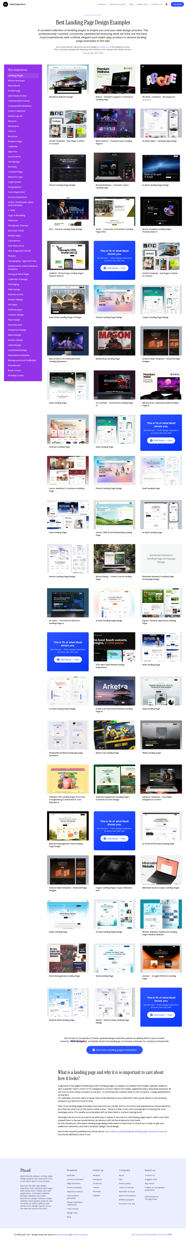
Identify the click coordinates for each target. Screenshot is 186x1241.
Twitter (96, 1187)
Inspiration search (75, 1191)
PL (161, 1234)
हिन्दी (170, 1234)
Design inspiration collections (75, 1203)
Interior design (15, 299)
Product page (15, 141)
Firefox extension (74, 1187)
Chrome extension (75, 1179)
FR (146, 1234)
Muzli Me (101, 4)
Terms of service (126, 1187)
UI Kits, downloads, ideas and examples (21, 204)
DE (154, 1234)
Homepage (14, 161)
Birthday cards (16, 375)
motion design (15, 340)
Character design (17, 329)
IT (158, 1234)
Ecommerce (14, 156)
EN (133, 1234)
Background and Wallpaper (22, 360)
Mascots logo (15, 176)
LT (165, 1234)
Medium (96, 1175)
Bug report (149, 1183)
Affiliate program (126, 1199)
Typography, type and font (22, 261)
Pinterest (97, 1191)
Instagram (97, 1179)
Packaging (13, 284)
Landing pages (15, 75)
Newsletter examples (18, 355)
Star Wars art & (16, 245)
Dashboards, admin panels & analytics (23, 268)
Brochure (12, 136)
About (121, 1175)
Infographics (14, 187)
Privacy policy (125, 1183)
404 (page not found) (19, 250)
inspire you (104, 47)
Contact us (150, 1175)
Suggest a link (151, 1179)
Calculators (14, 240)
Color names (72, 1209)
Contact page (15, 171)
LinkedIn (96, 1195)
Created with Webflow (19, 106)
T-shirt (11, 210)
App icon (12, 151)
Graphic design (16, 314)
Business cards (16, 230)
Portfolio (12, 166)
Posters (12, 256)
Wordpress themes (18, 225)
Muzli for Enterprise (127, 1195)
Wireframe (13, 126)
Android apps (15, 309)
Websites (13, 220)
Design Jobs (142, 4)
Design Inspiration (93, 15)
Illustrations (14, 85)
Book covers (14, 370)
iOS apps (12, 304)
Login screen (14, 182)
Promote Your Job (127, 1203)
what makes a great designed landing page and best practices (136, 1131)
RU (150, 1234)
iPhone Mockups (16, 80)
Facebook (97, 1183)
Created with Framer (19, 100)
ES (142, 1234)
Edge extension (73, 1183)
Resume (12, 121)
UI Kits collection (16, 111)
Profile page (14, 90)
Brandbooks (14, 365)
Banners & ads (15, 294)
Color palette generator (73, 1196)
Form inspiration (16, 192)
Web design (14, 289)
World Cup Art (15, 116)
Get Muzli (177, 4)
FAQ (120, 1179)
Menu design (14, 335)
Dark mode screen (17, 95)
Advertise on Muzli (117, 4)
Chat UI (12, 131)
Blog (131, 4)
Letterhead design (17, 350)
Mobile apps (14, 235)
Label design (14, 345)
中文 (137, 1234)
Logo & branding (16, 215)
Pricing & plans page (18, 274)
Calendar (13, 146)
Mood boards (15, 324)
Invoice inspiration (17, 197)
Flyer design (14, 319)
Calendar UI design (18, 279)
